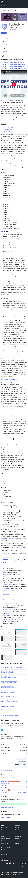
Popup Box (6, 566)
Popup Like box (7, 605)
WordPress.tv (5, 843)
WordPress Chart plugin (8, 538)
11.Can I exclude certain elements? (9, 715)
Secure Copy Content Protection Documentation (15, 68)
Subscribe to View (7, 129)
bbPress (4, 852)
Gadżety (17, 843)
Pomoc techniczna (5, 838)
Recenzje (5, 41)
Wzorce (16, 832)
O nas (2, 825)
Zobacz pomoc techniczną (18, 738)
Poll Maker (5, 562)
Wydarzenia (17, 838)
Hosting (3, 829)
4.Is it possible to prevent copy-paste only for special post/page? (9, 681)
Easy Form (5, 574)
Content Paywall (7, 131)
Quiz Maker (6, 553)
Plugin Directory (4, 5)
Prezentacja (17, 825)
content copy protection (21, 758)
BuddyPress (4, 854)
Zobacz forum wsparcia (7, 807)
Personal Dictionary (8, 584)
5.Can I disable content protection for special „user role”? (9, 686)
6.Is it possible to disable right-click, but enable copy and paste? (9, 691)
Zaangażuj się (18, 836)
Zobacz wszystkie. (22, 792)
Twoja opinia (4, 792)
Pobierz (4, 33)
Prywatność (4, 832)
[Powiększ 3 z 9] (11, 643)
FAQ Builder (6, 588)
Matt (3, 849)
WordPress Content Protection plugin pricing (13, 62)
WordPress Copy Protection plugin (9, 100)
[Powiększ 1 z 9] (11, 631)
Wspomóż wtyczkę (6, 817)
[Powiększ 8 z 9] (25, 644)
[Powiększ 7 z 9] (25, 637)
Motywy (17, 827)
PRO (2, 231)
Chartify (5, 570)
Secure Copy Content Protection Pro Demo (13, 66)
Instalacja (5, 44)
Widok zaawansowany (6, 770)
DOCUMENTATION (13, 379)
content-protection (22, 761)
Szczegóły (5, 38)
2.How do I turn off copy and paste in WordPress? (7, 672)
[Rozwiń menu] (26, 2)
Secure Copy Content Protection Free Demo (14, 64)
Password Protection (8, 127)
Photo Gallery (6, 615)
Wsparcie (5, 51)
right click (9, 107)
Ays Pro (14, 29)
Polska (6, 860)
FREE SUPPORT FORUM (19, 547)
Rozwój (4, 48)
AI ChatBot (6, 578)
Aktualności (4, 827)
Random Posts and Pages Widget (11, 599)
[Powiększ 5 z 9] (11, 656)
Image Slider (6, 594)
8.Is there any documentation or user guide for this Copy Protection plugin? (10, 700)
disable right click (22, 766)
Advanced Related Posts (9, 609)
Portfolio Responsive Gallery (10, 619)
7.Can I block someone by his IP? (9, 696)
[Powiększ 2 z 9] (11, 637)
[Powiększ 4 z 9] (11, 650)
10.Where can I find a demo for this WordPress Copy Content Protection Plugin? (12, 710)
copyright (24, 764)
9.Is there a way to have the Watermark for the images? (8, 705)
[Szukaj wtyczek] (15, 10)
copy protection (18, 764)
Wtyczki (17, 829)
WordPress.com (5, 847)
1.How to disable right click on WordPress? (11, 667)
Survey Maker (6, 557)
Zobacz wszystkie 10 (22, 755)
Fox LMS (5, 559)
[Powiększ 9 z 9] (25, 651)
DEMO (6, 379)
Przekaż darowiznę (20, 841)
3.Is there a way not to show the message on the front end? (8, 677)
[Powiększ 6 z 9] (25, 631)
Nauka (2, 836)
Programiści (4, 841)
